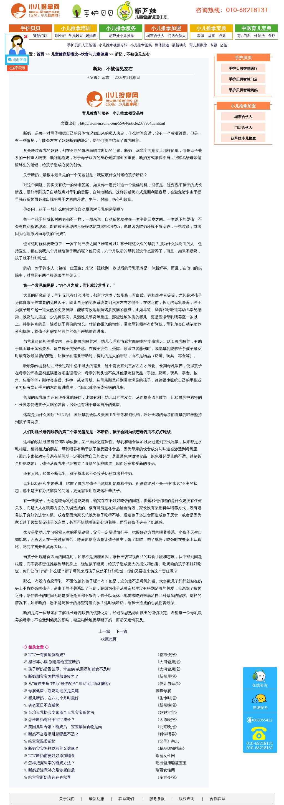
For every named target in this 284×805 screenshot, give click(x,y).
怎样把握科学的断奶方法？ (51, 763)
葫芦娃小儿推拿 (121, 36)
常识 (200, 36)
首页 (40, 54)
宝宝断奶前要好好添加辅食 (51, 756)
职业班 (60, 36)
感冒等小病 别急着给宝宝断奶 (54, 662)
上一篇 (104, 631)
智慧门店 (40, 36)
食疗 (271, 36)
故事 (211, 36)
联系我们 (126, 799)
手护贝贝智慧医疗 (243, 68)
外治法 (259, 36)
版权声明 (187, 799)
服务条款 (157, 799)
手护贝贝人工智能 (81, 45)
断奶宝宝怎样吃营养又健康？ (53, 748)
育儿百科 (244, 36)
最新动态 (179, 45)
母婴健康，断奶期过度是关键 (53, 691)
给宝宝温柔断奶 (41, 741)
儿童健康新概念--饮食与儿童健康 (79, 54)
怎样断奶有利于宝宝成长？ (51, 720)
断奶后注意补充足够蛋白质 (51, 770)
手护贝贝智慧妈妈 (243, 90)
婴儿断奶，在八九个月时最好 (53, 698)
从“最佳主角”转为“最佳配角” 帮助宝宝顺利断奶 (69, 684)
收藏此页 (108, 639)
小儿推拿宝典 (211, 28)
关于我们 (67, 799)
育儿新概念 (198, 45)
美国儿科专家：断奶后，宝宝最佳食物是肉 (65, 727)
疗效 (222, 36)
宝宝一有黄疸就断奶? (46, 655)
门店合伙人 (177, 36)
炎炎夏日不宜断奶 (43, 705)
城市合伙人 (155, 36)
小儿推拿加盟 (166, 28)
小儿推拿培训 (76, 28)
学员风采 (76, 36)
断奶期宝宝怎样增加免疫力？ (53, 676)
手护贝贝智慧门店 (243, 79)
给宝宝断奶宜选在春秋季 (49, 777)
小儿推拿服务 (121, 28)
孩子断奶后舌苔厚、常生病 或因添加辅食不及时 (69, 669)
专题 (213, 45)
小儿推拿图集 (141, 45)
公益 (223, 45)
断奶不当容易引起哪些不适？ (53, 734)
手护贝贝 (30, 28)
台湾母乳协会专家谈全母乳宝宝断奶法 (61, 712)
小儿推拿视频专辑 (113, 45)
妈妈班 (90, 36)
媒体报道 (162, 45)
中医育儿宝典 (257, 28)
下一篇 (121, 631)
